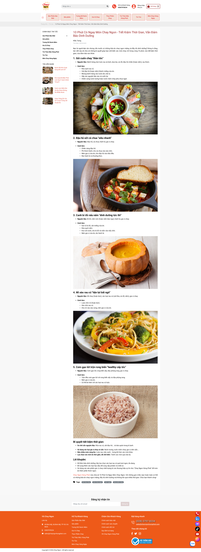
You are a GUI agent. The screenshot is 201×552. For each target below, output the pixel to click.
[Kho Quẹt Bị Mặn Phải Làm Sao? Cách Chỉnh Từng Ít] (48, 80)
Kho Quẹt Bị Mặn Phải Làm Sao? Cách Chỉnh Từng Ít (62, 80)
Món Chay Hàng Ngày (153, 17)
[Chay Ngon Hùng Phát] (43, 17)
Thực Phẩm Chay (110, 17)
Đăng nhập (141, 5)
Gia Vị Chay (96, 17)
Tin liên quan (48, 64)
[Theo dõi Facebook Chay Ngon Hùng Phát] (132, 533)
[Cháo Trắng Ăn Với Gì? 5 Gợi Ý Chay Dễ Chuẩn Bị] (48, 101)
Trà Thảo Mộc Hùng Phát (124, 17)
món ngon (108, 482)
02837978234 (122, 7)
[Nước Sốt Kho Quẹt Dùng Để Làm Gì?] (48, 70)
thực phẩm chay (118, 482)
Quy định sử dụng (108, 531)
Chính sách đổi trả (108, 527)
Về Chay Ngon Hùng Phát (110, 534)
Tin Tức (138, 17)
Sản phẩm (67, 17)
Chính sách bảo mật (108, 520)
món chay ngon (97, 482)
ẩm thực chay (86, 482)
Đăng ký (140, 7)
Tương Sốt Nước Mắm (81, 17)
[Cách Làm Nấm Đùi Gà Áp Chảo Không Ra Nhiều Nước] (48, 90)
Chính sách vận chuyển (109, 524)
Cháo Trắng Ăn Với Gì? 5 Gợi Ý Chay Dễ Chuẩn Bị (61, 100)
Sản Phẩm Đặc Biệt (53, 17)
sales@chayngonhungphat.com (55, 534)
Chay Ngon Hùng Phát (81, 475)
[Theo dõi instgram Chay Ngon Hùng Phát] (140, 533)
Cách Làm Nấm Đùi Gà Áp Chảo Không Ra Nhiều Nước (61, 90)
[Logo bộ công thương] (141, 541)
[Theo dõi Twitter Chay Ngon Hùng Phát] (135, 533)
